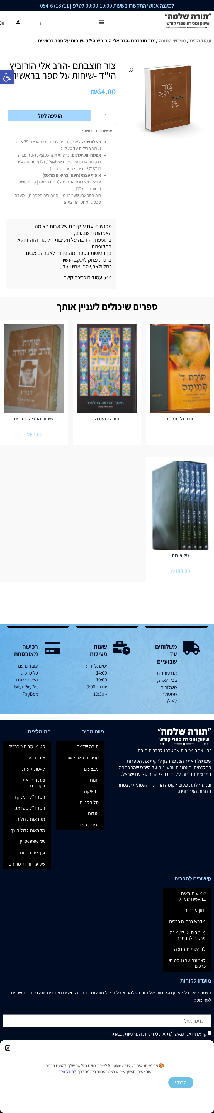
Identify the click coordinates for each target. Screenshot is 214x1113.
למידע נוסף (67, 1071)
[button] (8, 1048)
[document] (107, 556)
